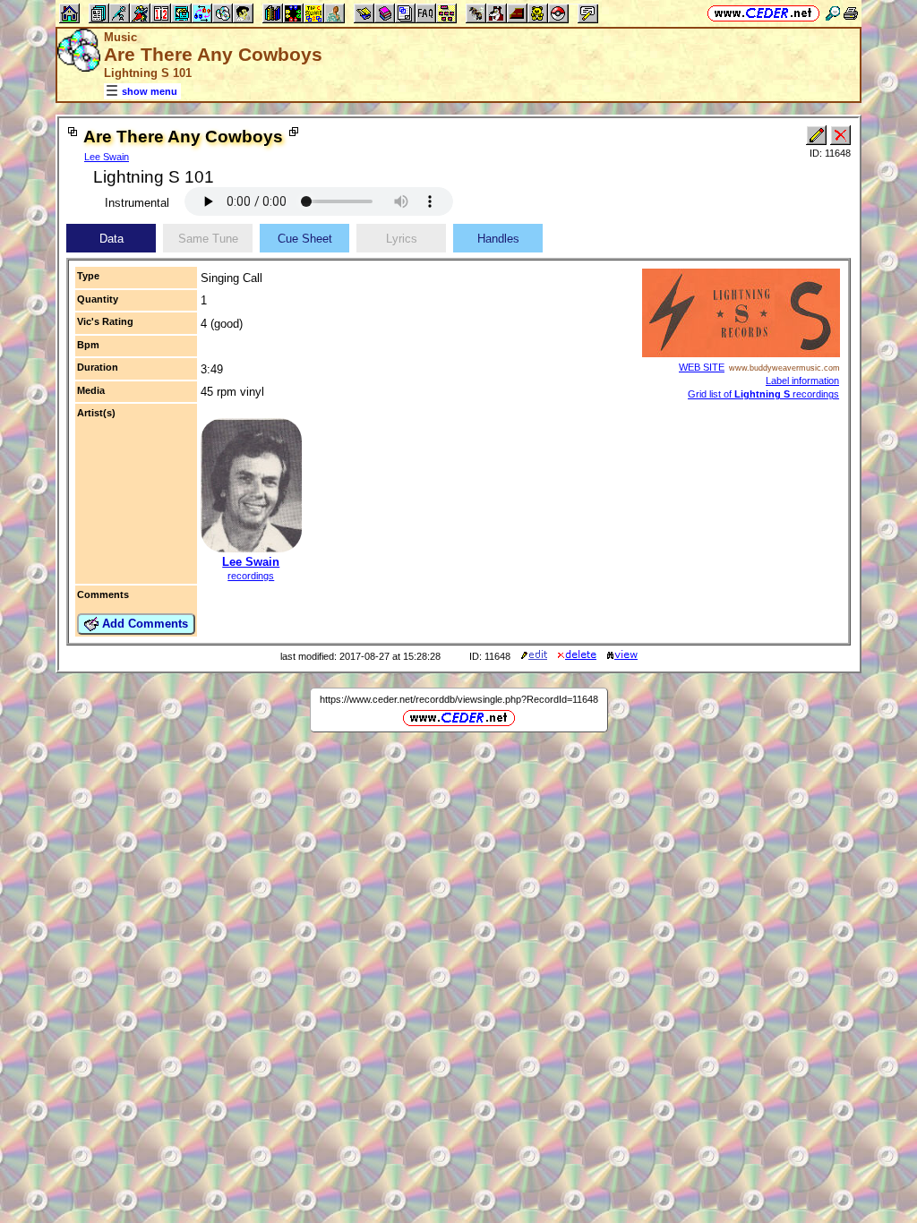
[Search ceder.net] (833, 13)
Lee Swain (106, 156)
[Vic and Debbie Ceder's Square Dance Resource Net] (763, 13)
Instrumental (137, 203)
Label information (802, 380)
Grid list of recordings (763, 394)
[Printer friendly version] (851, 13)
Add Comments (143, 623)
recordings (250, 575)
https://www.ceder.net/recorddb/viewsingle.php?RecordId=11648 (459, 699)
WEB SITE (701, 367)
